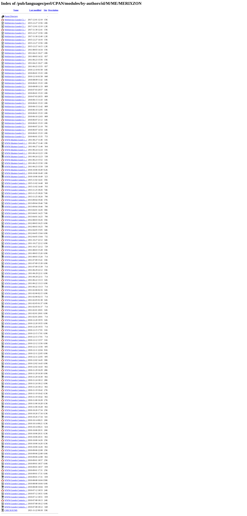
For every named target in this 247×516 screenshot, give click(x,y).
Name (16, 10)
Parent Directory (11, 16)
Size (45, 10)
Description (53, 10)
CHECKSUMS (11, 510)
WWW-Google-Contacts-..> (16, 180)
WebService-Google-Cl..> (15, 20)
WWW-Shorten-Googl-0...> (16, 170)
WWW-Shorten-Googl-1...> (16, 140)
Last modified (35, 10)
